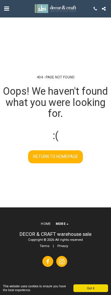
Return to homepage (55, 156)
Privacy (62, 246)
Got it (90, 288)
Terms (44, 246)
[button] (6, 8)
